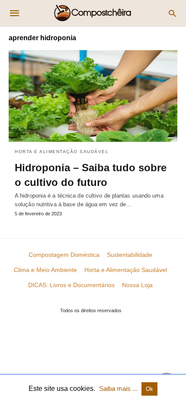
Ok (149, 389)
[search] (172, 13)
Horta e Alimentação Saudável (62, 151)
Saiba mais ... (119, 388)
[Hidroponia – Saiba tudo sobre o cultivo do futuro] (93, 96)
